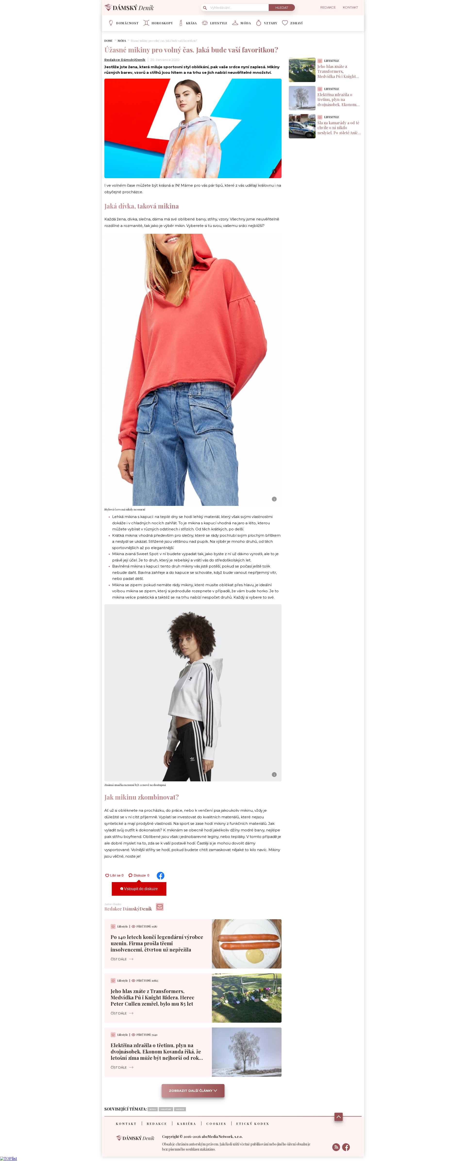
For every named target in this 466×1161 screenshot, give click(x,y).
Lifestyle (219, 23)
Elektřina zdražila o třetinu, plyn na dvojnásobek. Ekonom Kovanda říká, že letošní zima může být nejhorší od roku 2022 (156, 1054)
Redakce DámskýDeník (124, 60)
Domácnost (127, 23)
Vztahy (270, 23)
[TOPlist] (8, 1158)
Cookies (216, 1124)
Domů (108, 40)
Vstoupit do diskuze (140, 889)
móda (153, 1109)
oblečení (166, 1109)
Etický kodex (252, 1124)
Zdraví (296, 23)
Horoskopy (162, 23)
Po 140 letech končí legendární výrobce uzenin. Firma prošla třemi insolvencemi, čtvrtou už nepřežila (157, 943)
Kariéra (186, 1124)
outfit (180, 1109)
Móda (246, 23)
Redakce (157, 1124)
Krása (191, 23)
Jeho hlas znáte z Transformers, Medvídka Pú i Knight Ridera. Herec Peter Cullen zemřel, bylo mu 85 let (152, 997)
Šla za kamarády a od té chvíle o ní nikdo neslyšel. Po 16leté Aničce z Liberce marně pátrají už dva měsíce (339, 132)
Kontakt (126, 1124)
